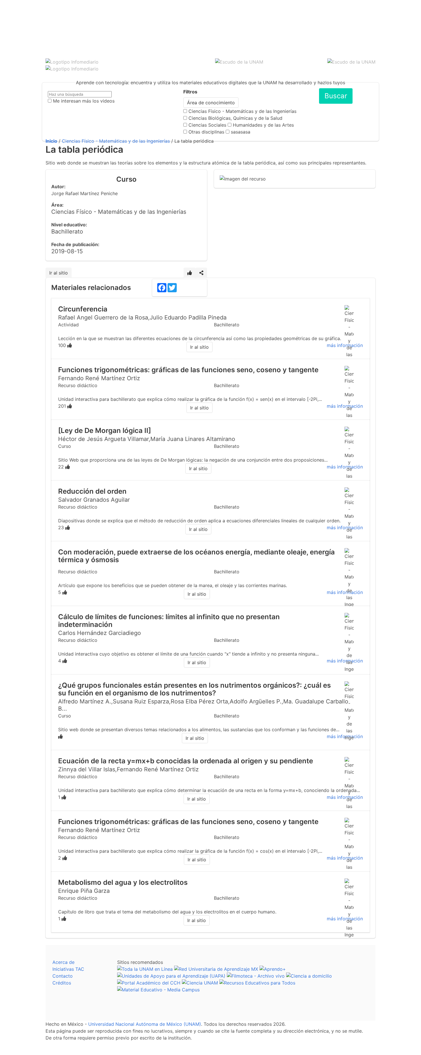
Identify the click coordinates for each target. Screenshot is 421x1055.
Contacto (62, 976)
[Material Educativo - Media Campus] (158, 990)
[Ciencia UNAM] (200, 983)
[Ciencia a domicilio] (309, 976)
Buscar (335, 96)
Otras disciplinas (206, 132)
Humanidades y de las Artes (263, 125)
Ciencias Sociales (207, 125)
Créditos (61, 983)
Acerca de (63, 962)
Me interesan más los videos (84, 101)
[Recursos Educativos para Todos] (257, 983)
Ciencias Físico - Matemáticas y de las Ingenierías (242, 111)
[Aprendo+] (272, 969)
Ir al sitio (58, 273)
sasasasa (240, 132)
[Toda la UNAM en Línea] (145, 969)
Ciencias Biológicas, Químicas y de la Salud (235, 118)
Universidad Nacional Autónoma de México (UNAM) (144, 1024)
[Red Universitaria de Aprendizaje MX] (216, 969)
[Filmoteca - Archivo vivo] (256, 976)
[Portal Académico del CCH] (148, 983)
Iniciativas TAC (68, 969)
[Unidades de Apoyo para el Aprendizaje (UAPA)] (171, 976)
